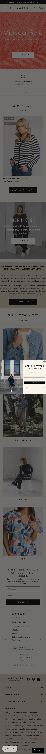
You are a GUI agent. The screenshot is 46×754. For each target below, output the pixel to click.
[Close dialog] (44, 362)
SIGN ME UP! (34, 382)
